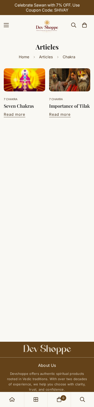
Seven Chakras (19, 106)
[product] (12, 399)
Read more (14, 114)
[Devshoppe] (47, 25)
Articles (46, 56)
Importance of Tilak (69, 106)
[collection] (35, 399)
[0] (84, 25)
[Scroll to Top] (85, 380)
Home (24, 56)
